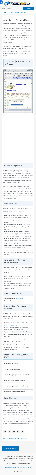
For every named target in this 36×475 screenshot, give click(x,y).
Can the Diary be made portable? (15, 380)
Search (28, 8)
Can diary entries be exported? (15, 391)
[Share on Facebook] (18, 431)
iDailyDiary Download (10, 325)
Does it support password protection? (17, 375)
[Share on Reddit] (14, 431)
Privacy (22, 467)
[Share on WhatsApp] (22, 431)
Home (5, 12)
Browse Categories (10, 448)
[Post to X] (9, 431)
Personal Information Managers (18, 12)
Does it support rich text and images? (17, 386)
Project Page (19, 298)
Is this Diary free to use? (12, 369)
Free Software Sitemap (12, 467)
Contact (28, 467)
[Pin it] (5, 431)
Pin (18, 471)
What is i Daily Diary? (12, 363)
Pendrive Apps (15, 438)
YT (21, 471)
